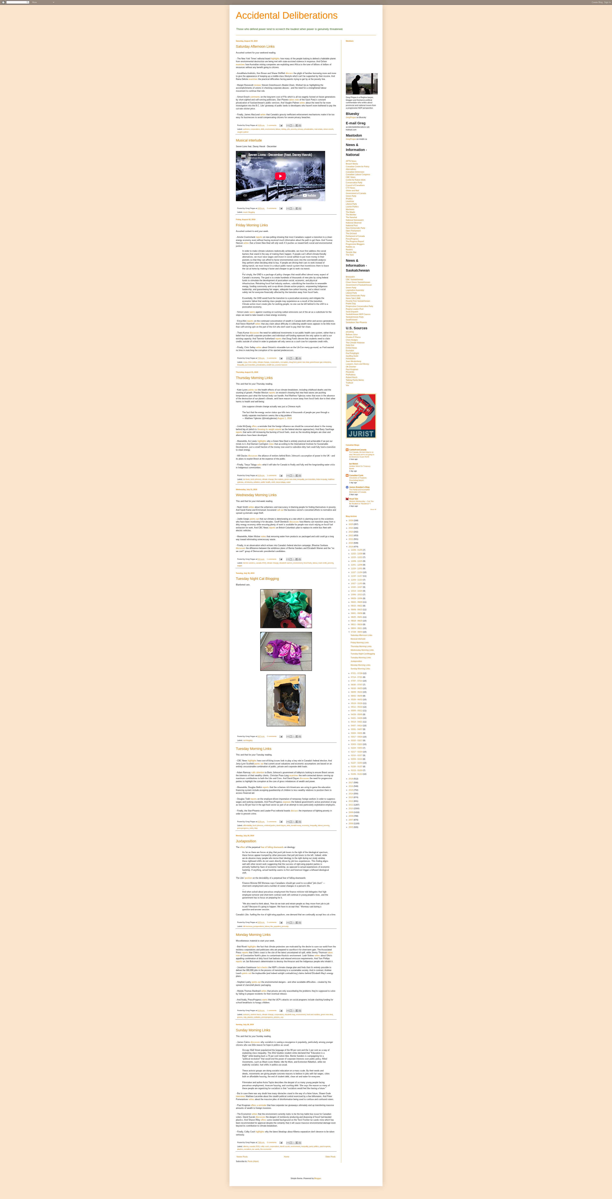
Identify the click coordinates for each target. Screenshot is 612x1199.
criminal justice (269, 825)
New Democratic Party (355, 228)
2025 (351, 524)
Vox (347, 385)
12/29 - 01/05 (357, 550)
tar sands (255, 1149)
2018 (351, 779)
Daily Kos (350, 345)
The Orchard (351, 233)
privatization (308, 129)
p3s (288, 129)
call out (280, 510)
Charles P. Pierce (353, 337)
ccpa (245, 362)
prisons (277, 1017)
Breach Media (352, 164)
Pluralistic (350, 372)
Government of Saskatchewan (359, 285)
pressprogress (243, 828)
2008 (351, 816)
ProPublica (350, 375)
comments (255, 97)
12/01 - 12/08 (357, 565)
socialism (247, 1149)
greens (240, 1017)
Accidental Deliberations (287, 15)
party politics (314, 1146)
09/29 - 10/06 (357, 598)
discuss (289, 73)
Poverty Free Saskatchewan (358, 301)
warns (252, 312)
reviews (257, 85)
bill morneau (247, 926)
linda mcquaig (321, 479)
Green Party (351, 196)
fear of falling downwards (272, 847)
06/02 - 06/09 (357, 696)
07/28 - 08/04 (357, 632)
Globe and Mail (352, 191)
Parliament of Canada (355, 236)
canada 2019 (261, 563)
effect (242, 847)
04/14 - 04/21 (357, 722)
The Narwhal (351, 217)
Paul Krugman (352, 369)
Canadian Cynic (356, 475)
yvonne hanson (281, 365)
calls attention (257, 772)
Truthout (349, 383)
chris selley (252, 362)
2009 (351, 812)
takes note (294, 99)
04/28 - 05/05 (357, 714)
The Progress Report (355, 241)
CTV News (350, 188)
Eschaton (350, 351)
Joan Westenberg (353, 361)
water (288, 482)
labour (278, 129)
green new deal (303, 362)
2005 (351, 827)
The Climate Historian (355, 343)
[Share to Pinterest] (300, 125)
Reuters (349, 249)
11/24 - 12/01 (357, 568)
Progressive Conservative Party (359, 306)
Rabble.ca (350, 247)
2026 (351, 520)
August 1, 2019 (285, 418)
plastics (250, 1017)
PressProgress (352, 239)
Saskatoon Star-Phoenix (356, 322)
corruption (284, 362)
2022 (351, 535)
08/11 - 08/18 (357, 624)
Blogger (317, 1178)
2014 (351, 794)
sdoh (273, 482)
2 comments (272, 208)
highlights (275, 58)
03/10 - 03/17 (357, 740)
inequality (240, 365)
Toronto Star (351, 252)
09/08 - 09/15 (357, 610)
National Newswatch (355, 220)
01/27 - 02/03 (357, 763)
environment (270, 129)
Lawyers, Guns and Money (357, 364)
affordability (247, 825)
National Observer (354, 223)
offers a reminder (258, 1105)
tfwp (256, 828)
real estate (318, 129)
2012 (351, 801)
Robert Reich (351, 377)
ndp (245, 1017)
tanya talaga (280, 482)
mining (283, 129)
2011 (351, 805)
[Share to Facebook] (297, 125)
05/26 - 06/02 (357, 699)
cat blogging (247, 740)
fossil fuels (308, 563)
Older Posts (330, 1157)
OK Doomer (351, 367)
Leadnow (350, 201)
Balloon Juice (352, 334)
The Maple (350, 212)
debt (262, 129)
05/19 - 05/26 (357, 703)
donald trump (296, 825)
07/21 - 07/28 (357, 673)
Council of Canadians (355, 185)
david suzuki (285, 1146)
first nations (279, 479)
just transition (250, 365)
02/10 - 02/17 (357, 755)
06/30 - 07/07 (357, 685)
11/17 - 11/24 (357, 572)
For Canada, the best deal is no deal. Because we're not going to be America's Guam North (361, 454)
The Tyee (350, 255)
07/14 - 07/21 (357, 677)
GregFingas (351, 117)
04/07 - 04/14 (357, 726)
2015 (351, 790)
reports (259, 237)
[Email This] (287, 125)
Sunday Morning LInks (253, 1030)
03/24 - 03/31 (357, 733)
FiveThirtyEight (352, 353)
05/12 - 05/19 (357, 707)
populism (277, 926)
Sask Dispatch (352, 312)
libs (271, 926)
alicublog (350, 332)
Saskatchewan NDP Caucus (358, 314)
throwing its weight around (269, 429)
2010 (351, 808)
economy (305, 825)
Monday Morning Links (253, 935)
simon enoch (328, 129)
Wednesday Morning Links (256, 495)
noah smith (322, 563)
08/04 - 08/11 (357, 628)
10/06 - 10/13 (357, 595)
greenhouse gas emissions (320, 362)
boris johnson (256, 479)
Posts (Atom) (253, 1161)
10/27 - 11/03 (357, 583)
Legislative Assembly (355, 290)
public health (265, 482)
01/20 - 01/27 (357, 766)
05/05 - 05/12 (357, 711)
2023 (351, 532)
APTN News (351, 161)
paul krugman (325, 1146)
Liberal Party (351, 204)
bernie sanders (249, 563)
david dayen (281, 825)
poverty (294, 129)
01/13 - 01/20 (357, 770)
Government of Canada (356, 193)
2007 (351, 820)
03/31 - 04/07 (357, 729)
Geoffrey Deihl (352, 356)
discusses (254, 333)
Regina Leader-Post (354, 309)
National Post (351, 225)
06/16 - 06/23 (357, 688)
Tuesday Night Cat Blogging (257, 579)
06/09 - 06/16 (357, 692)
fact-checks (262, 967)
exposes (287, 802)
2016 (351, 786)
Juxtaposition (246, 841)
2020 (351, 543)
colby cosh (264, 1146)
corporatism (255, 129)
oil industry (248, 482)
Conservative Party (354, 183)
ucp (281, 1017)
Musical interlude (249, 140)
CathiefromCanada (357, 450)
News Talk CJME (353, 298)
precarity (285, 926)
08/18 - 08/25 (357, 621)
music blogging (249, 212)
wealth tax (270, 365)
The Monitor (351, 215)
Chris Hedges (352, 340)
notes (271, 444)
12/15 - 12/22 (357, 557)
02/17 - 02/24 (357, 752)
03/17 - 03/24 (357, 737)
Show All (373, 509)
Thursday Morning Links (254, 378)
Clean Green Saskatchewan (358, 282)
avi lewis (246, 479)
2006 (351, 823)
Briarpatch (350, 277)
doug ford (292, 362)
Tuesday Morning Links (253, 749)
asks (259, 464)
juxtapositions (258, 926)
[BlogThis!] (290, 125)
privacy (300, 129)
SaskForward (351, 320)
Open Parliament (353, 231)
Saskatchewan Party (355, 317)
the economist (265, 1149)
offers (254, 426)
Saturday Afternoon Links (255, 46)
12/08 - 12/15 (357, 561)
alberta (245, 1146)
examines (240, 64)
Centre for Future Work (355, 180)
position (248, 878)
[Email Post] (281, 125)
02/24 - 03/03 (357, 748)
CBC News (350, 177)
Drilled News (351, 348)
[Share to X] (293, 125)
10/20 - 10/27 (357, 587)
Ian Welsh (353, 464)
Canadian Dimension (355, 172)
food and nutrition (313, 1014)
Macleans (350, 209)
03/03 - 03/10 (357, 744)
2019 (351, 547)
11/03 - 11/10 (357, 580)
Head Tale (353, 499)
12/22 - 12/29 (357, 554)
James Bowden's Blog (359, 487)
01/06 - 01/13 (357, 774)
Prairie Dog (351, 303)
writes (302, 103)
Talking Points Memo (355, 380)
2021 (351, 539)
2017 (351, 782)
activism (246, 129)
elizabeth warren (285, 563)
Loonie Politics (352, 207)
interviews (240, 1096)
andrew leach (256, 1014)
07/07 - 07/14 (357, 681)
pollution (257, 482)
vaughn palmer (243, 132)
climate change (263, 362)
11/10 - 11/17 (357, 576)
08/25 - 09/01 (357, 617)
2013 (351, 797)
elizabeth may (290, 1014)
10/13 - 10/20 (357, 591)
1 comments (272, 125)
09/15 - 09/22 (357, 606)
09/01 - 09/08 (357, 613)
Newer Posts (242, 1157)
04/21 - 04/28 (357, 718)
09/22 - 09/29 (357, 602)
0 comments (272, 1142)
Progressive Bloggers (355, 244)
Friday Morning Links (252, 225)
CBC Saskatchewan (354, 279)
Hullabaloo (350, 358)
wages (239, 566)
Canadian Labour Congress (358, 174)
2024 (351, 528)
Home (286, 1157)
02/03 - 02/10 (357, 759)
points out (252, 390)
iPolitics (349, 199)
